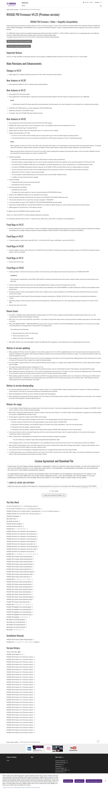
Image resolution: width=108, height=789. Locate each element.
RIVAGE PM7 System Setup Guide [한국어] (19, 594)
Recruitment (58, 766)
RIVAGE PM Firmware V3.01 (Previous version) (20, 722)
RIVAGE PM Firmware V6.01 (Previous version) (20, 674)
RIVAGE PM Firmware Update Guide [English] (19, 639)
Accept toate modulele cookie (94, 781)
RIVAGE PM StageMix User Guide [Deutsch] (19, 609)
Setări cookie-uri (68, 781)
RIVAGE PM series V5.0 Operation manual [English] (21, 531)
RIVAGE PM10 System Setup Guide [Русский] (19, 574)
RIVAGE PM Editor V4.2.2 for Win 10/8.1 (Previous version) (23, 514)
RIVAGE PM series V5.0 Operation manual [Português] (22, 546)
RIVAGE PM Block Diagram (14, 524)
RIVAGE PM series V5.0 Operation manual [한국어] (21, 544)
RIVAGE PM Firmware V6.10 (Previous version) (20, 672)
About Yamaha (58, 757)
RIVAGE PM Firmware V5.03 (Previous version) (20, 690)
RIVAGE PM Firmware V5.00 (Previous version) (20, 695)
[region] (54, 781)
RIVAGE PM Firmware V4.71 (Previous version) (20, 700)
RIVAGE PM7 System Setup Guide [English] (19, 582)
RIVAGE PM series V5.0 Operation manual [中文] (20, 551)
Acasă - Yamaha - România (12, 9)
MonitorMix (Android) (12, 521)
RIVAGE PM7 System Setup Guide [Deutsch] (19, 584)
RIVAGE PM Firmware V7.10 (15, 654)
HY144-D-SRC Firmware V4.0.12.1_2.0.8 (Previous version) (23, 509)
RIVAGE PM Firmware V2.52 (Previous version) (20, 727)
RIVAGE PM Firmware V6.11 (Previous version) (20, 669)
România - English (89, 2)
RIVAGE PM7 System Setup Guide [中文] (18, 602)
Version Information (12, 652)
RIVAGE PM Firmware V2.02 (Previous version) (20, 732)
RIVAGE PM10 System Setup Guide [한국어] (19, 569)
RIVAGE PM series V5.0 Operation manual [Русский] (21, 549)
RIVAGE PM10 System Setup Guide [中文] (18, 577)
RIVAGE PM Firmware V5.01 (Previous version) (20, 692)
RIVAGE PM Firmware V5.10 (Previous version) (20, 687)
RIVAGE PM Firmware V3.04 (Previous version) (20, 715)
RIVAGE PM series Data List (14, 526)
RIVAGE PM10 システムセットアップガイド (19, 579)
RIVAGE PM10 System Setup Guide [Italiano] (19, 567)
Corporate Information (60, 760)
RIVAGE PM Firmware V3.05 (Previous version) (20, 712)
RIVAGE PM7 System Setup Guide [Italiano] (19, 592)
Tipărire (5, 787)
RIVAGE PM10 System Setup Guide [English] (19, 556)
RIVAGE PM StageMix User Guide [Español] (19, 612)
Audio (23, 5)
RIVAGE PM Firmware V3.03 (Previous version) (20, 717)
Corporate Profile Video (60, 762)
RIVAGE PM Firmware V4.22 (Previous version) (20, 702)
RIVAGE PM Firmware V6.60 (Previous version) (20, 667)
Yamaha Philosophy (59, 768)
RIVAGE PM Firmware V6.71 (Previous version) (20, 659)
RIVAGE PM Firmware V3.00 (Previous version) (20, 725)
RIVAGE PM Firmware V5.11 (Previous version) (20, 685)
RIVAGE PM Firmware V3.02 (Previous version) (20, 720)
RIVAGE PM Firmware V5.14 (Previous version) (20, 677)
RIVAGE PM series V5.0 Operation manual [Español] (21, 536)
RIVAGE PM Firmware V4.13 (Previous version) (20, 710)
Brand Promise (58, 764)
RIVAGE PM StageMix (13, 516)
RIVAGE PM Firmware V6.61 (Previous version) (20, 664)
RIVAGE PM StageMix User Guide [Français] (19, 614)
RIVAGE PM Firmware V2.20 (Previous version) (20, 730)
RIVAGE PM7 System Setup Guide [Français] (19, 589)
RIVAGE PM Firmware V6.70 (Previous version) (20, 662)
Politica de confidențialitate (14, 787)
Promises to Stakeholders (61, 770)
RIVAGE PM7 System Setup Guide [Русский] (19, 599)
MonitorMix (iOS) (11, 519)
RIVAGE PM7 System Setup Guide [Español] (19, 587)
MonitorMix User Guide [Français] (16, 627)
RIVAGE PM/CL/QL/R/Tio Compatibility (20, 41)
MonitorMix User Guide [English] (16, 619)
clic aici (52, 783)
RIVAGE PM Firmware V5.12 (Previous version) (20, 682)
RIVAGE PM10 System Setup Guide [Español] (19, 561)
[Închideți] (105, 781)
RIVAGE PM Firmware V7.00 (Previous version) (20, 657)
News (32, 757)
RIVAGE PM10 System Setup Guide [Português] (20, 572)
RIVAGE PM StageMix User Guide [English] (19, 607)
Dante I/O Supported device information (19, 46)
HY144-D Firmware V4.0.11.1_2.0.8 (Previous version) (22, 506)
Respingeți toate (79, 781)
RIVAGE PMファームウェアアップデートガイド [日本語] (22, 642)
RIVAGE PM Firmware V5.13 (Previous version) (20, 679)
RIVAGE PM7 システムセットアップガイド (19, 604)
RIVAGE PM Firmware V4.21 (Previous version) (20, 705)
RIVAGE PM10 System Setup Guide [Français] (19, 564)
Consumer (97, 2)
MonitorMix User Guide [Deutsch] (16, 622)
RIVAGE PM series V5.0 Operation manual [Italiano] (21, 541)
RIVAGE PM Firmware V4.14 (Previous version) (20, 707)
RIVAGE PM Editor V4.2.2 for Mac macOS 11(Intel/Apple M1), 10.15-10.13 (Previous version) (32, 511)
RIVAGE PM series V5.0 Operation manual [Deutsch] (21, 534)
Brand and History (59, 772)
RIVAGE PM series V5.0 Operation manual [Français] (21, 539)
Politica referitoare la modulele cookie (30, 787)
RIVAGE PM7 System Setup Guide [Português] (20, 597)
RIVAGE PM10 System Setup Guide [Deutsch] (19, 559)
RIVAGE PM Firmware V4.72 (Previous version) (20, 697)
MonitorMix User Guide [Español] (16, 624)
